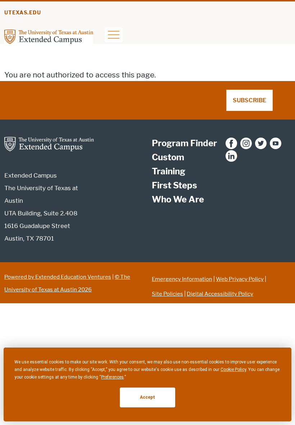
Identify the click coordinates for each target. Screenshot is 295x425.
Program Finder (184, 143)
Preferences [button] (112, 377)
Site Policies (167, 294)
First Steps (174, 185)
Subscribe (249, 100)
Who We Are (178, 199)
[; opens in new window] (231, 143)
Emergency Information (182, 279)
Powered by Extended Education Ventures (57, 277)
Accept (147, 397)
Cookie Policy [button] (233, 369)
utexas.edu (22, 13)
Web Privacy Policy (240, 279)
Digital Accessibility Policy (220, 294)
